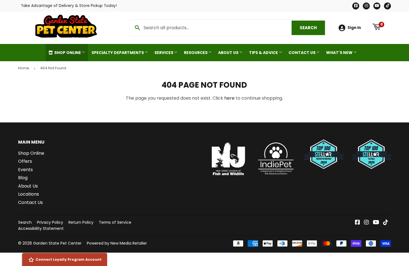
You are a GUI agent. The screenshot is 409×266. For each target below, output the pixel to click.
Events (25, 169)
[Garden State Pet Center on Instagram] (366, 223)
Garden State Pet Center (57, 243)
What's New (339, 52)
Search (312, 28)
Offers (25, 161)
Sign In (354, 27)
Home (23, 68)
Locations (28, 194)
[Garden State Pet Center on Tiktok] (385, 223)
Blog (23, 177)
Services (164, 52)
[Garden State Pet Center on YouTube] (376, 223)
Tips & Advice (264, 52)
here (229, 98)
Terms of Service (115, 222)
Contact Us (302, 52)
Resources (196, 52)
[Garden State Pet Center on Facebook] (357, 223)
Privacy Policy (50, 222)
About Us (228, 52)
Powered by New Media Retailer (117, 243)
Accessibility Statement (41, 228)
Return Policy (80, 222)
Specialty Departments (118, 52)
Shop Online (67, 52)
